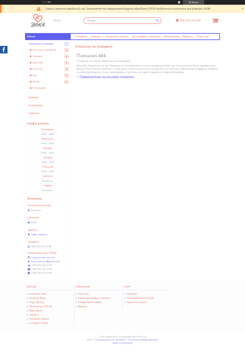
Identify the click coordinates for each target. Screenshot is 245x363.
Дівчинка (38, 62)
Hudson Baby (37, 298)
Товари (96, 36)
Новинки (34, 113)
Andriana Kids (37, 294)
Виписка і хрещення (44, 50)
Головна (81, 36)
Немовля (38, 56)
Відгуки (188, 36)
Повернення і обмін (90, 302)
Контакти (171, 36)
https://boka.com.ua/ (43, 257)
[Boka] (38, 20)
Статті (132, 294)
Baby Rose (35, 310)
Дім (34, 75)
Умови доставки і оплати (94, 298)
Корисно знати (117, 36)
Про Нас (203, 36)
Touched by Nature (40, 306)
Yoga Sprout (36, 302)
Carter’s (34, 315)
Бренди (33, 97)
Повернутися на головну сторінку (107, 76)
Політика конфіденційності (143, 340)
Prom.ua (142, 337)
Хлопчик (37, 69)
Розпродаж (39, 88)
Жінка (36, 81)
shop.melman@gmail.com (45, 261)
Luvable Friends (38, 323)
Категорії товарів (40, 43)
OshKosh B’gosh (39, 319)
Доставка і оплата (146, 36)
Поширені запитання (140, 298)
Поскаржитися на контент (110, 340)
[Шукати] (157, 20)
